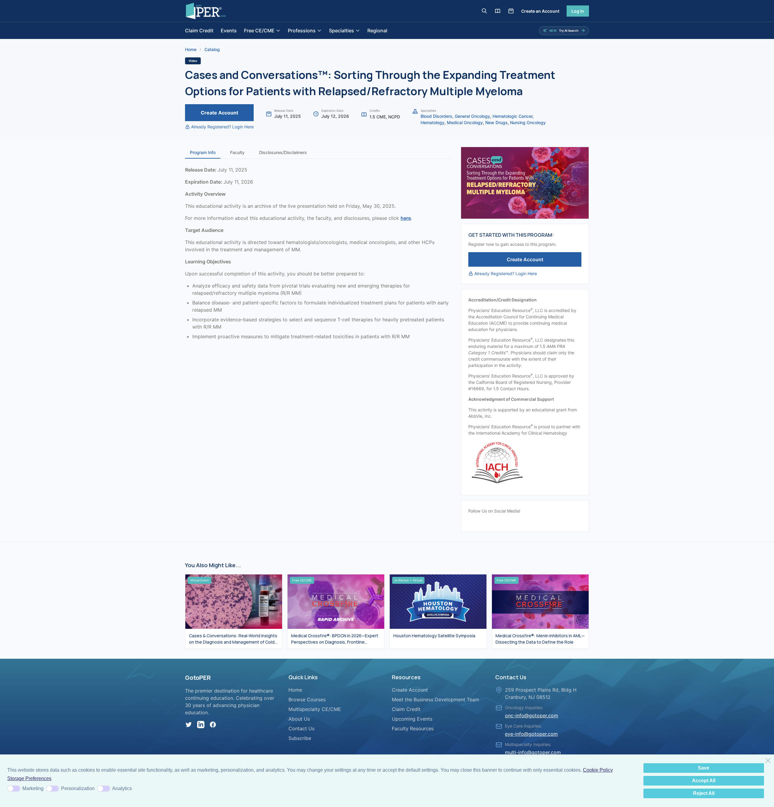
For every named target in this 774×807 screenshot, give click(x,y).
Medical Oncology (465, 122)
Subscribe (299, 738)
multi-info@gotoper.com (533, 752)
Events (229, 30)
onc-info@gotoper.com (531, 715)
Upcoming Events (412, 719)
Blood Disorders (436, 116)
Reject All (703, 793)
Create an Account (540, 11)
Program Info (203, 152)
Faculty (237, 152)
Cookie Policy (598, 770)
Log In (577, 11)
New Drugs (496, 122)
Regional (377, 30)
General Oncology (472, 116)
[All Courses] (498, 11)
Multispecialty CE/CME (314, 709)
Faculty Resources (413, 728)
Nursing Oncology (528, 122)
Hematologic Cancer (512, 116)
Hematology (432, 122)
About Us (299, 719)
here (406, 218)
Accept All (703, 780)
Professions (302, 30)
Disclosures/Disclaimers (283, 152)
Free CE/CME (259, 30)
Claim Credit (199, 30)
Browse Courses (307, 699)
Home (191, 49)
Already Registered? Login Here (222, 126)
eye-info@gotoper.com (531, 734)
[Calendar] (511, 11)
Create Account (219, 113)
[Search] (484, 11)
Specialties (341, 30)
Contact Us (301, 728)
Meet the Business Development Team (435, 699)
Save (703, 767)
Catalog (212, 49)
